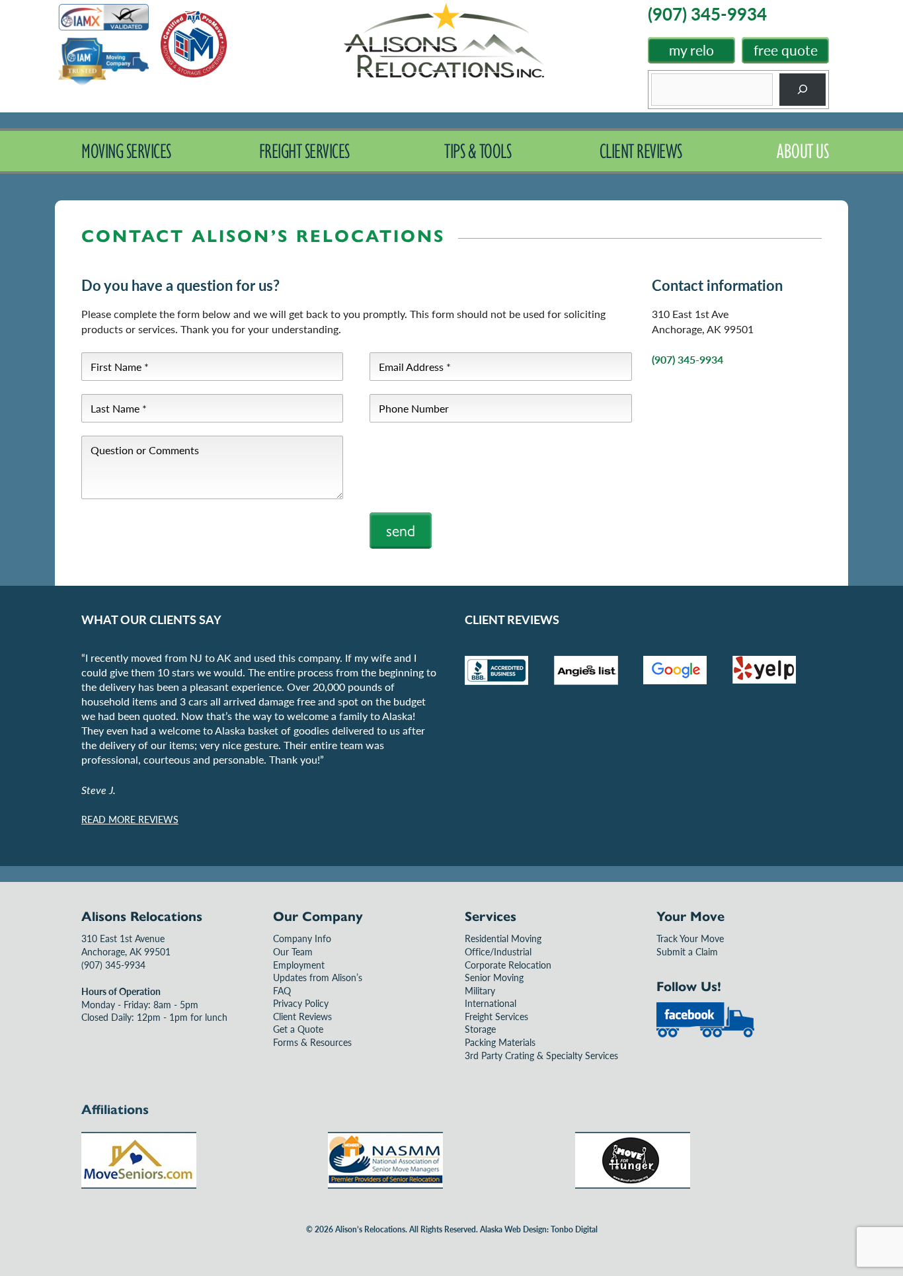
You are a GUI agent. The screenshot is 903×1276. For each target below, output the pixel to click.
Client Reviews (302, 1016)
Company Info (302, 938)
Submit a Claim (687, 951)
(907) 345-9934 (687, 359)
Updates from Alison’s (317, 977)
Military (480, 990)
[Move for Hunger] (632, 1184)
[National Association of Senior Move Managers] (385, 1184)
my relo (691, 50)
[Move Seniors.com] (138, 1184)
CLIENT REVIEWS (641, 151)
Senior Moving (494, 977)
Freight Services (496, 1016)
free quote (786, 50)
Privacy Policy (301, 1003)
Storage (480, 1028)
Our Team (293, 951)
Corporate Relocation (508, 964)
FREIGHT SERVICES (304, 151)
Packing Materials (500, 1042)
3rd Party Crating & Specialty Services (541, 1055)
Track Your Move (690, 938)
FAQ (282, 990)
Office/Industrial (498, 951)
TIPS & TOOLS (477, 151)
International (490, 1003)
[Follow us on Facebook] (705, 1034)
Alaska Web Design (513, 1229)
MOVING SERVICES (126, 151)
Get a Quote (298, 1028)
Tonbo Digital (574, 1229)
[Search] (802, 89)
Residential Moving (503, 938)
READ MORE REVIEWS (129, 819)
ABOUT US (802, 151)
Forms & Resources (312, 1042)
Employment (299, 964)
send (400, 530)
